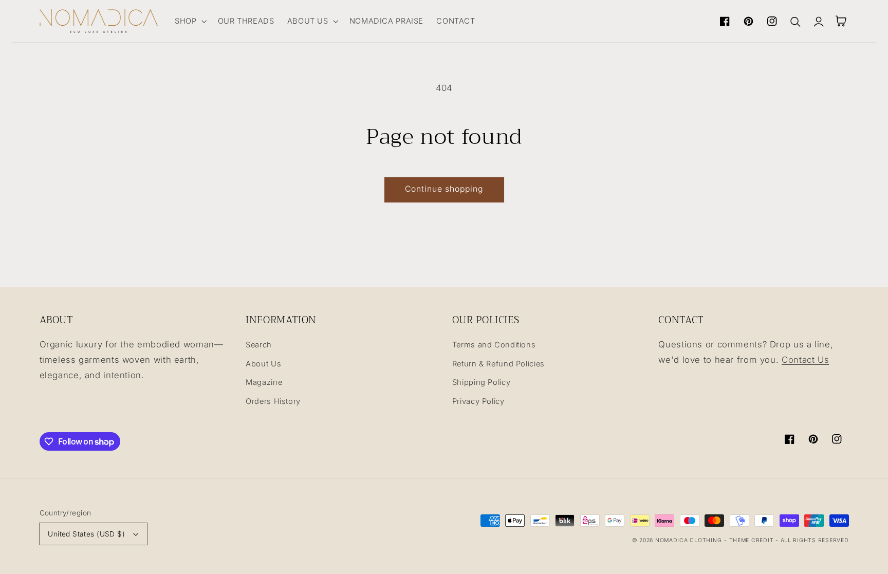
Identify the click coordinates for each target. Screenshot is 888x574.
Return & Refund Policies (498, 363)
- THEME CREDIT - (752, 540)
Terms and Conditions (494, 344)
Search (259, 344)
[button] (190, 21)
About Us (263, 363)
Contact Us (805, 360)
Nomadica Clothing (688, 540)
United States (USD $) (86, 534)
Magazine (264, 382)
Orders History (273, 401)
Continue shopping (444, 189)
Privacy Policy (478, 401)
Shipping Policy (481, 382)
